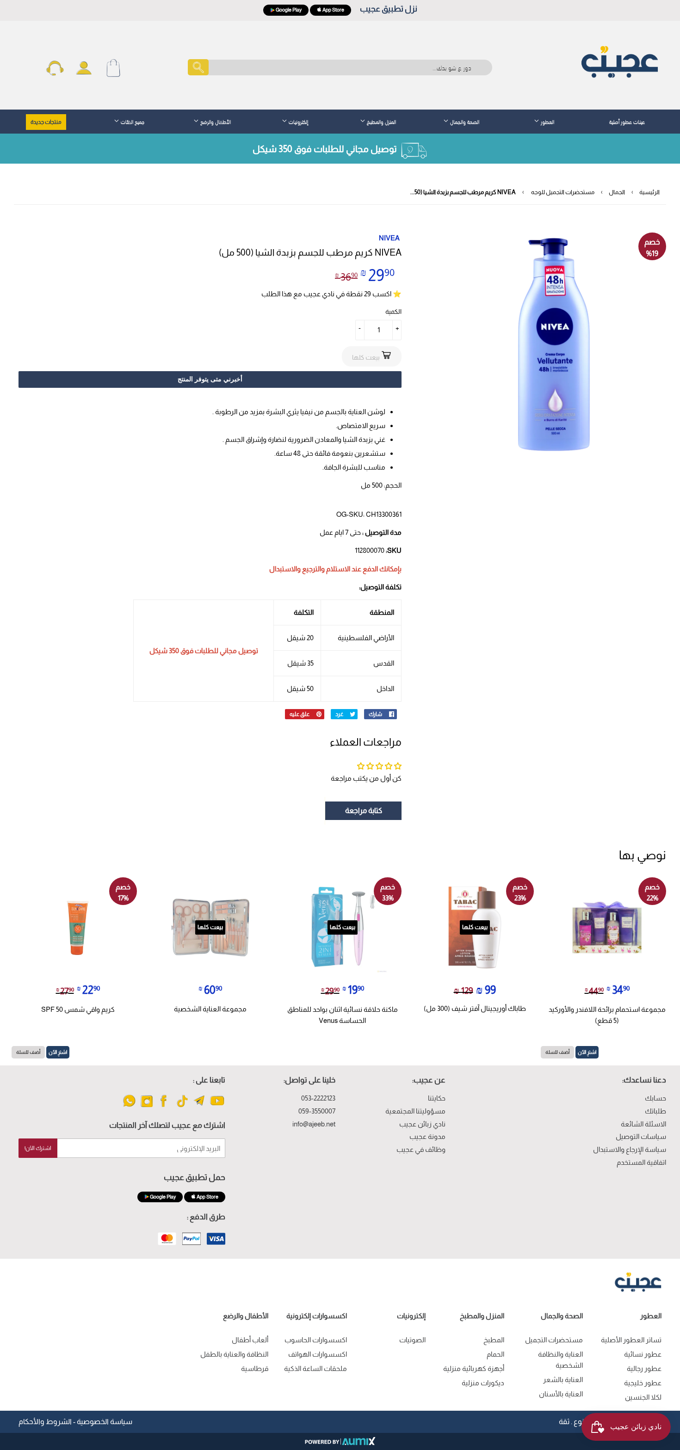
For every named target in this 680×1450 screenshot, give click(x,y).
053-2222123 (318, 1098)
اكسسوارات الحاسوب (315, 1340)
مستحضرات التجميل (554, 1340)
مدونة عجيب (427, 1136)
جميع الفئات (131, 121)
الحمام (495, 1354)
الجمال (617, 192)
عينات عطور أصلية (627, 121)
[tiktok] (182, 1106)
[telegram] (200, 1106)
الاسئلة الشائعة (643, 1124)
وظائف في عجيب (420, 1149)
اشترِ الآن (587, 1052)
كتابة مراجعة (363, 810)
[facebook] (164, 1106)
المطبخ (493, 1340)
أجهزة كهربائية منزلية (473, 1368)
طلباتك (655, 1111)
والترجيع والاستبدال (297, 569)
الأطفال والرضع (215, 121)
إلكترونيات (297, 121)
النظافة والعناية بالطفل (234, 1354)
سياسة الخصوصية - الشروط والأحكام (75, 1422)
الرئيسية (649, 192)
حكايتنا (436, 1098)
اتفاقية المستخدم (641, 1162)
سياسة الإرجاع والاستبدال (629, 1149)
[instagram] (147, 1106)
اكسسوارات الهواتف (317, 1354)
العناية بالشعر (563, 1379)
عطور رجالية (644, 1368)
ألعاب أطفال (250, 1340)
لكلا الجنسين (643, 1397)
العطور (546, 121)
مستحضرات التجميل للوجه (562, 192)
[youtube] (217, 1106)
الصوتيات (412, 1340)
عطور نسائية (642, 1354)
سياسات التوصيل (641, 1136)
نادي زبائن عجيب (422, 1124)
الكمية (393, 311)
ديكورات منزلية (483, 1383)
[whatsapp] (129, 1106)
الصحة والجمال (464, 121)
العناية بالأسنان (561, 1394)
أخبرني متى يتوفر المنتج (210, 379)
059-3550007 (316, 1111)
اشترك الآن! (38, 1148)
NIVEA (389, 238)
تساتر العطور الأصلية (631, 1340)
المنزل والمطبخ (380, 121)
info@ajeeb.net (313, 1124)
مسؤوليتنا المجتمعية (415, 1111)
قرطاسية (254, 1368)
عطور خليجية (642, 1383)
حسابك (655, 1098)
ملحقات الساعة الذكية (315, 1368)
